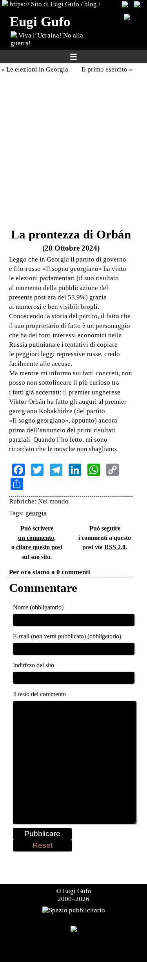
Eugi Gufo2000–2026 (74, 895)
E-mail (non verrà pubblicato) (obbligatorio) (67, 636)
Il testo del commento (39, 694)
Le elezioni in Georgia (37, 69)
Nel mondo (53, 501)
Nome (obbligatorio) (38, 607)
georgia (36, 513)
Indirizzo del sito (33, 665)
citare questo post (39, 547)
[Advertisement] (73, 152)
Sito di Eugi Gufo (55, 4)
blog (90, 4)
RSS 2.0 (114, 547)
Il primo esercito (104, 69)
